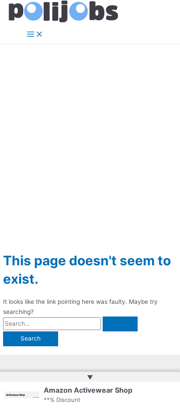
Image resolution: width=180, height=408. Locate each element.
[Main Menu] (35, 34)
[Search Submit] (120, 324)
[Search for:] (70, 323)
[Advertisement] (90, 139)
